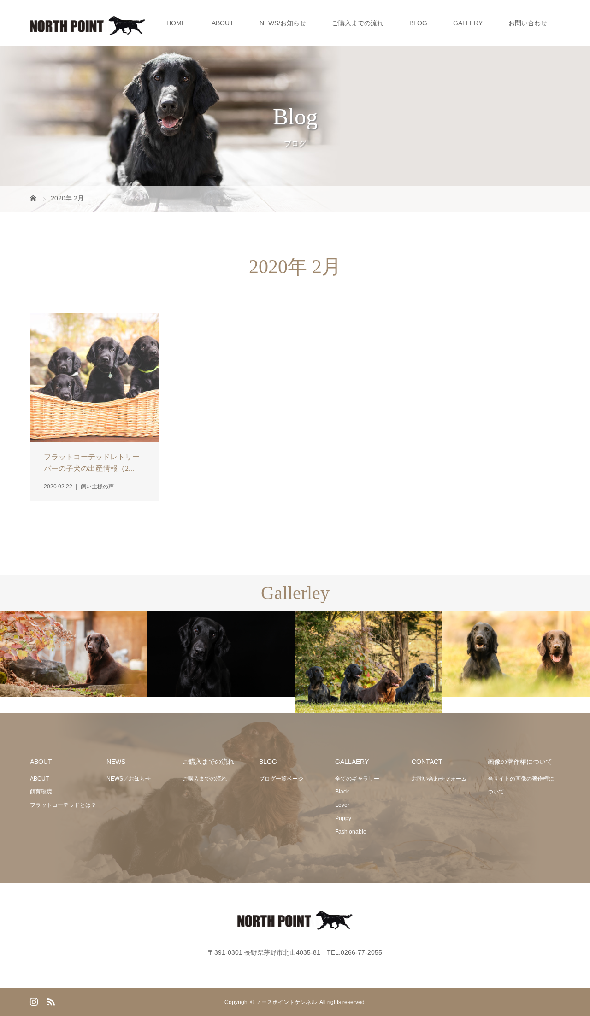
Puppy (343, 818)
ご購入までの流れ (358, 23)
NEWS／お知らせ (128, 778)
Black (342, 791)
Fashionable (350, 831)
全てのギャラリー (357, 778)
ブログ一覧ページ (281, 778)
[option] (74, 654)
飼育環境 (41, 791)
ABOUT (223, 23)
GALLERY (468, 23)
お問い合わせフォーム (439, 778)
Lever (342, 805)
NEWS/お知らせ (283, 23)
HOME (176, 23)
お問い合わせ (527, 23)
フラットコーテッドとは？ (63, 805)
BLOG (418, 23)
